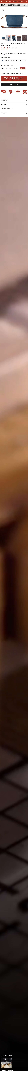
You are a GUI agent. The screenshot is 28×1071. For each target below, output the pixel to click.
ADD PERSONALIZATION (7, 65)
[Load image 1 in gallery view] (3, 38)
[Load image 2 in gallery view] (8, 38)
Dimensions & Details (7, 108)
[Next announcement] (26, 1)
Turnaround (5, 113)
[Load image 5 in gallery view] (24, 38)
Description (4, 100)
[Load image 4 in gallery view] (19, 38)
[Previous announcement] (1, 1)
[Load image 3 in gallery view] (14, 38)
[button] (2, 5)
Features (3, 104)
